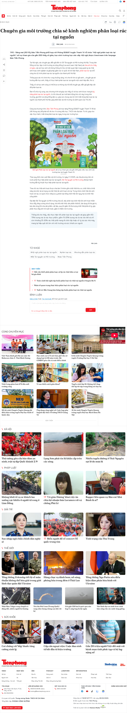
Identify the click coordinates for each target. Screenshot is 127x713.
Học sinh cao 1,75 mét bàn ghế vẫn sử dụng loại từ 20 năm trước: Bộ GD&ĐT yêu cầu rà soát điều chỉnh (52, 358)
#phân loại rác (65, 252)
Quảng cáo (104, 1)
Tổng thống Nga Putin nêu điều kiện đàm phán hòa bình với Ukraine (103, 580)
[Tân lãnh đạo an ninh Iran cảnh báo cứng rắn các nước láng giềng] (111, 596)
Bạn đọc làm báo (13, 708)
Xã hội (9, 16)
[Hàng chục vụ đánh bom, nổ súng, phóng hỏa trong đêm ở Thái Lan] (63, 563)
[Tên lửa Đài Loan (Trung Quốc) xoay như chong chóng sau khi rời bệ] (47, 596)
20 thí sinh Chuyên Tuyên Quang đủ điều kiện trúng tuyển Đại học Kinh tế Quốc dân (17, 412)
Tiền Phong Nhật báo (53, 1)
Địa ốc (29, 16)
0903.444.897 (61, 689)
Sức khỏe (36, 16)
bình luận (119, 22)
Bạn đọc (108, 677)
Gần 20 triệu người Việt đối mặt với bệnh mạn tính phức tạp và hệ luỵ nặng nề (105, 649)
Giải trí (90, 16)
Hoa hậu (111, 16)
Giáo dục (97, 16)
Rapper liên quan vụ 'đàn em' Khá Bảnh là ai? (104, 498)
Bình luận (4, 76)
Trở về (4, 81)
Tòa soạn (93, 1)
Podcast (49, 671)
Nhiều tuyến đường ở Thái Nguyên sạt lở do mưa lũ (105, 460)
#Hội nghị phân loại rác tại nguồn (44, 252)
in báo (115, 22)
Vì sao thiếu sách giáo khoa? (48, 384)
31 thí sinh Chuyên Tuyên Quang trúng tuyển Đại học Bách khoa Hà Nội (86, 412)
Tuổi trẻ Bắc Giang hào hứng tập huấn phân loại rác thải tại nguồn (64, 290)
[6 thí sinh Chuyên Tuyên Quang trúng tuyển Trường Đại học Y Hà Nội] (87, 344)
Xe (78, 16)
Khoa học (104, 16)
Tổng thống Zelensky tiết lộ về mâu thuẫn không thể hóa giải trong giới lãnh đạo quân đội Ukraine (21, 580)
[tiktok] (93, 691)
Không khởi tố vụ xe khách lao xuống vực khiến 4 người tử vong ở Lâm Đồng (20, 500)
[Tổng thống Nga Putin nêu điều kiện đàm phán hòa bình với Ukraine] (105, 563)
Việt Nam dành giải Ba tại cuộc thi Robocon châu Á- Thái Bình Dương (16, 357)
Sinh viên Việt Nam (69, 1)
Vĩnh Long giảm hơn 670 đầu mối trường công (15, 385)
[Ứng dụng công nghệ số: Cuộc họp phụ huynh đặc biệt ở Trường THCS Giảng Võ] (52, 398)
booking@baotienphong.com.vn (40, 691)
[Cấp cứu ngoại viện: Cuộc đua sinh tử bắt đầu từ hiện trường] (63, 632)
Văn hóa (83, 16)
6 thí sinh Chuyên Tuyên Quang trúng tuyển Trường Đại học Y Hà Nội (87, 357)
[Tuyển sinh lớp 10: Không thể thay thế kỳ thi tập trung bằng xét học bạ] (87, 372)
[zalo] (98, 691)
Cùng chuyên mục (13, 331)
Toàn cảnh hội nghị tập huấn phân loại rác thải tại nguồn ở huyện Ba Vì (66, 281)
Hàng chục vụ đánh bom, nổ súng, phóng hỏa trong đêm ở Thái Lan (62, 579)
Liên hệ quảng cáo (35, 686)
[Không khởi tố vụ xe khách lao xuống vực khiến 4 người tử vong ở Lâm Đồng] (21, 483)
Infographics (81, 671)
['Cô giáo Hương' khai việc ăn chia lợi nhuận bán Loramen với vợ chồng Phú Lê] (63, 483)
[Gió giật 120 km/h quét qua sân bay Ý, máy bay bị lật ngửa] (79, 596)
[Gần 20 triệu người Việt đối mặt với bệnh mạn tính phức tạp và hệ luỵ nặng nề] (105, 632)
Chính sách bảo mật (119, 686)
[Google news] (104, 691)
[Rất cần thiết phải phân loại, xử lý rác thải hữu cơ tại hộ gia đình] (89, 273)
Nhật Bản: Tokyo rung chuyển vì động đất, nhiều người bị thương (15, 607)
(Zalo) (42, 689)
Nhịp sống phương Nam (53, 681)
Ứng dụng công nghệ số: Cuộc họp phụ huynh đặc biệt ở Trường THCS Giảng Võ (52, 412)
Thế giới (43, 16)
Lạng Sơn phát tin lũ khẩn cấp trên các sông (63, 460)
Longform (65, 671)
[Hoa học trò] (122, 665)
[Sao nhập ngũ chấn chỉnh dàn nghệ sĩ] (21, 524)
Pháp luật (57, 16)
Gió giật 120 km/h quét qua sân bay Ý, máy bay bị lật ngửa (78, 607)
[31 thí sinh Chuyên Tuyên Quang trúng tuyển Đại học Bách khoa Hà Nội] (87, 398)
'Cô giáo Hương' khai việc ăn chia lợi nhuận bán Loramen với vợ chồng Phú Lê (63, 500)
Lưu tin (4, 70)
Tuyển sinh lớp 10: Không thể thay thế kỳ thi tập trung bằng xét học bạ (86, 385)
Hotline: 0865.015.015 (35, 1)
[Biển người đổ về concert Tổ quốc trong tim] (63, 524)
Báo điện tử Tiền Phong (63, 8)
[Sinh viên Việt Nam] (111, 665)
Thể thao (65, 16)
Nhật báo (20, 671)
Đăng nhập (34, 299)
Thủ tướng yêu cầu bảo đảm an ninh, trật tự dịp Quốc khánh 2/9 (20, 460)
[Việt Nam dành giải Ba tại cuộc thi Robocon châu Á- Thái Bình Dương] (17, 344)
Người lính (73, 16)
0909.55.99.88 (35, 689)
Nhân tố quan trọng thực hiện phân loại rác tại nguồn (56, 285)
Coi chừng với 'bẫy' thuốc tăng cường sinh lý (18, 648)
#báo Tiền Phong (64, 257)
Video (118, 16)
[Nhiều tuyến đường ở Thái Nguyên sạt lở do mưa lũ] (105, 444)
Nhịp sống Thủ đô (37, 681)
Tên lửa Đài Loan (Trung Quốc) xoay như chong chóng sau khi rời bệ (47, 608)
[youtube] (124, 1)
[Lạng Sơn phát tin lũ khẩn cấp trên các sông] (63, 444)
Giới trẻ (50, 16)
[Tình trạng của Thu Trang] (105, 524)
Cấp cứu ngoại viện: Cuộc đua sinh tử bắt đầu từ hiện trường (62, 648)
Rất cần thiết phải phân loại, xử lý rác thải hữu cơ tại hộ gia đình (55, 273)
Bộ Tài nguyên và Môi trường (72, 180)
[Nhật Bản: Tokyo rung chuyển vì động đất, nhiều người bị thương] (16, 596)
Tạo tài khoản (47, 299)
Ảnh (32, 671)
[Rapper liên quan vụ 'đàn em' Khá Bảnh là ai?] (105, 483)
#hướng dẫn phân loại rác (84, 252)
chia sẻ (106, 22)
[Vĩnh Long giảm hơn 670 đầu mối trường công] (17, 372)
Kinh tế (15, 16)
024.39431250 (8, 693)
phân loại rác (84, 71)
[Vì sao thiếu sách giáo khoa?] (52, 372)
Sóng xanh (22, 16)
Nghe (4, 59)
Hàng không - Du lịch (8, 681)
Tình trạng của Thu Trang (100, 538)
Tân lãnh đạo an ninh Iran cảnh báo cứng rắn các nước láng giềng (111, 607)
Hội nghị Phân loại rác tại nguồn (43, 170)
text (110, 22)
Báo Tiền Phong (52, 109)
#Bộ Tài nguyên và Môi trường (43, 257)
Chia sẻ (4, 65)
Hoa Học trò (83, 1)
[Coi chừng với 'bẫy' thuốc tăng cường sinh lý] (21, 632)
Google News (124, 22)
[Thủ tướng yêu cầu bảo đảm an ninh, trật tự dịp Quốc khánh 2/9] (21, 444)
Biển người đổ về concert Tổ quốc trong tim (61, 540)
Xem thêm (123, 16)
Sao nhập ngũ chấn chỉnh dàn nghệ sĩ (21, 540)
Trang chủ (3, 16)
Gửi (90, 310)
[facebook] (120, 1)
